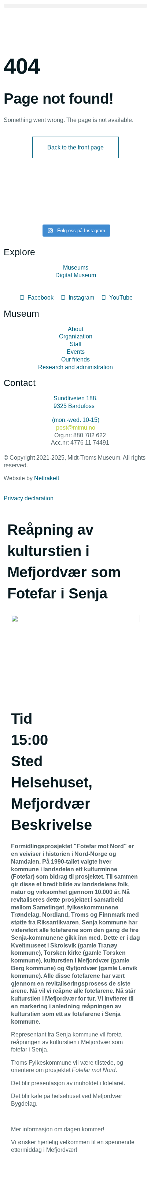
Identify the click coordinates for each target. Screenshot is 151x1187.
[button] (75, 6)
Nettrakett (46, 478)
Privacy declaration (29, 498)
